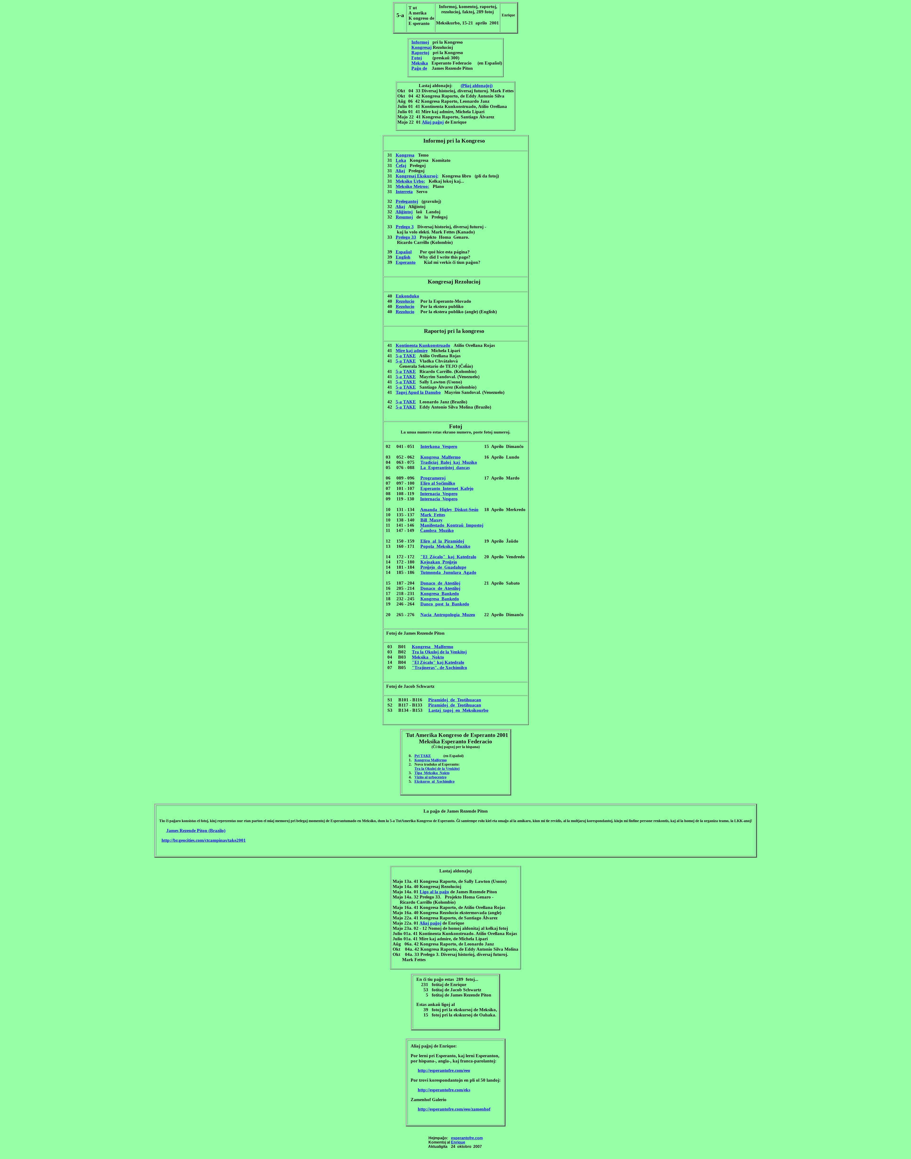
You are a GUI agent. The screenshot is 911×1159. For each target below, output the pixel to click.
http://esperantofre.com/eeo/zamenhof (454, 1109)
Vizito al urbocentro (430, 777)
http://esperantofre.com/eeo (444, 1070)
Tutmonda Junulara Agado (448, 572)
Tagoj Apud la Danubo (418, 392)
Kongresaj (421, 47)
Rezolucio (405, 301)
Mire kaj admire (412, 350)
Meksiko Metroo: (412, 186)
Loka (401, 160)
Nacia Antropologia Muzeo (447, 614)
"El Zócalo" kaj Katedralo (448, 556)
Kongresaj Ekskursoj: (417, 175)
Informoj (420, 42)
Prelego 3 (405, 226)
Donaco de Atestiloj (440, 583)
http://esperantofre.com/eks (444, 1089)
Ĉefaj (401, 165)
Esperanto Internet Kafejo (447, 488)
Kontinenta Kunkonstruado (423, 345)
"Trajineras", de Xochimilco (439, 667)
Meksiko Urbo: (410, 181)
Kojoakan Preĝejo (438, 561)
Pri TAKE (422, 756)
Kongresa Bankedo (439, 593)
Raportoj (420, 52)
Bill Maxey (431, 519)
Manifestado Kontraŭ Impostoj (451, 525)
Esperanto (406, 262)
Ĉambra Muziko (437, 530)
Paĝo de (419, 68)
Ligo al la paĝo (434, 891)
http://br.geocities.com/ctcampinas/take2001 (204, 840)
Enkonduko (407, 295)
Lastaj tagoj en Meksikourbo (458, 710)
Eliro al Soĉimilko (437, 483)
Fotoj (416, 57)
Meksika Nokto (428, 657)
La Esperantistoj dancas (445, 467)
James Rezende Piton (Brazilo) (195, 830)
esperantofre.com (467, 1138)
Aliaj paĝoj (433, 122)
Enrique (458, 1142)
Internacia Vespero (439, 493)
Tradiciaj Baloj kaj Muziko (448, 462)
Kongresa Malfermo (440, 457)
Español (404, 251)
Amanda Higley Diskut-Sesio (449, 509)
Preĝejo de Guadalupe (443, 567)
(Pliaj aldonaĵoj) (477, 85)
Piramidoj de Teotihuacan (454, 699)
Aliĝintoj (404, 211)
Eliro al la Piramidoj (442, 541)
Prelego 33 (406, 237)
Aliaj (400, 170)
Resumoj (404, 216)
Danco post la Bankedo (444, 603)
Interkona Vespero (438, 446)
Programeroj (433, 477)
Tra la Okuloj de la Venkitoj (439, 651)
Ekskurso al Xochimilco (434, 781)
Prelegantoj (407, 201)
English (403, 257)
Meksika (419, 63)
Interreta (404, 191)
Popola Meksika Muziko (445, 546)
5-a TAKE (406, 355)
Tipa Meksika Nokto (432, 773)
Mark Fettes (432, 514)
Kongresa (405, 155)
